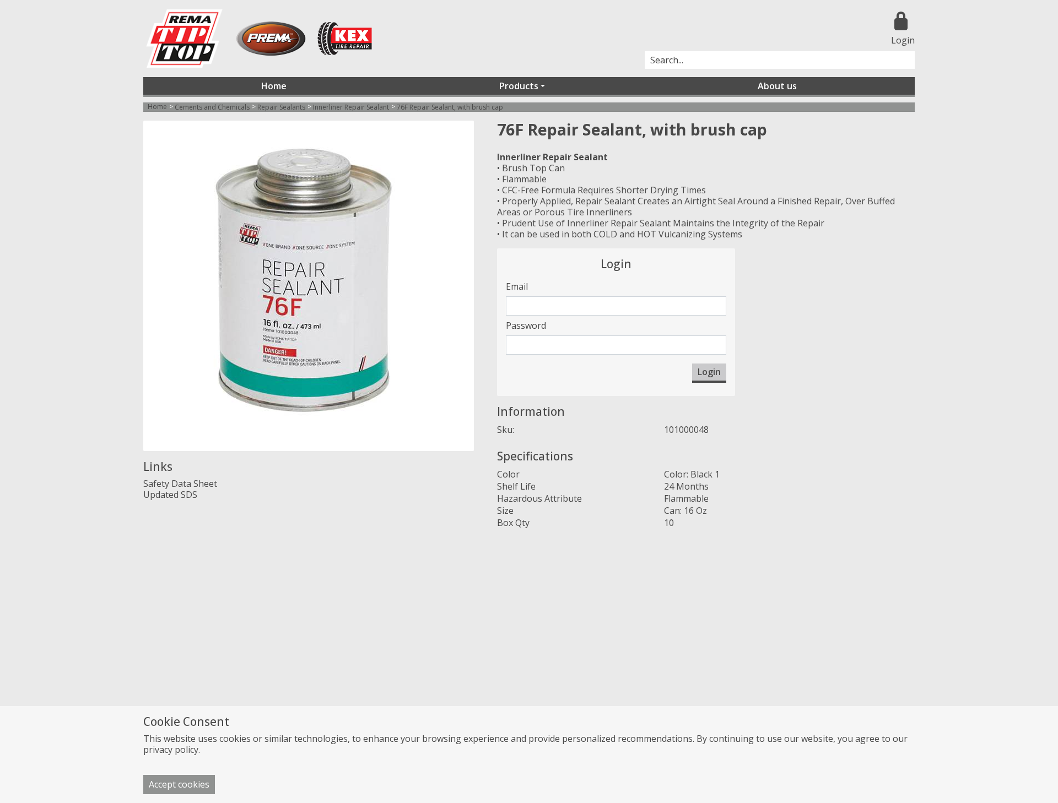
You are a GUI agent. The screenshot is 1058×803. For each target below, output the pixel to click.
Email (517, 286)
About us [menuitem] (777, 86)
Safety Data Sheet (180, 484)
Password (526, 325)
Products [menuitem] (518, 86)
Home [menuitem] (274, 86)
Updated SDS (170, 495)
